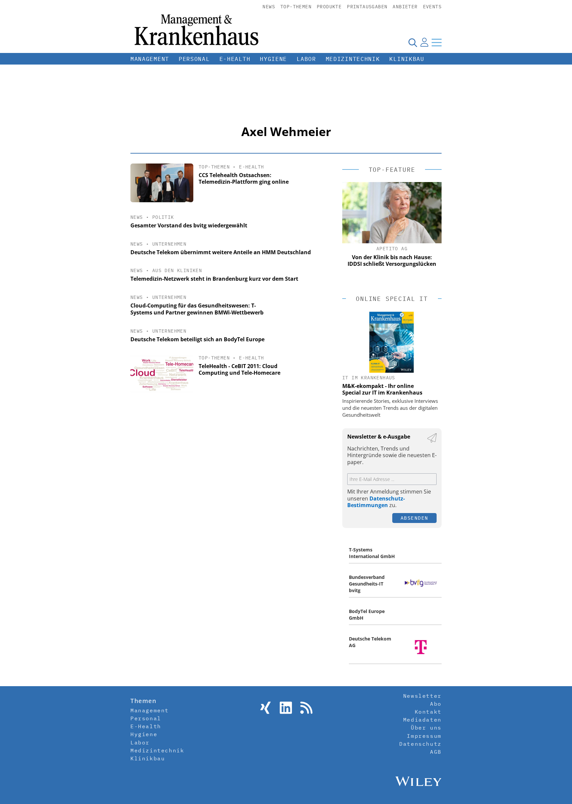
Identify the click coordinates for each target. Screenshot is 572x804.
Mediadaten (422, 719)
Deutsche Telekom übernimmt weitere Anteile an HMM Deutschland (220, 252)
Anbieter (405, 7)
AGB (436, 751)
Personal (194, 59)
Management (149, 59)
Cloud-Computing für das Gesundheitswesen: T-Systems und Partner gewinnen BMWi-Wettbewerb (196, 309)
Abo (436, 703)
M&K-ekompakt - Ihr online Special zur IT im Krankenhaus (382, 389)
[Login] (424, 42)
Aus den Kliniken (177, 270)
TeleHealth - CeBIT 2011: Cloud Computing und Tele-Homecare (239, 369)
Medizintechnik (353, 59)
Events (432, 7)
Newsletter (422, 695)
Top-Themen (295, 7)
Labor (306, 59)
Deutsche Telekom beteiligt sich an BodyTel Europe (197, 339)
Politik (163, 217)
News (268, 7)
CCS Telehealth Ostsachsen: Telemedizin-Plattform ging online (244, 178)
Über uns (426, 727)
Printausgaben (367, 7)
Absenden (414, 518)
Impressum (424, 736)
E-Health (235, 59)
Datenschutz (420, 743)
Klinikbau (406, 59)
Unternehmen (169, 244)
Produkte (329, 7)
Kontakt (428, 711)
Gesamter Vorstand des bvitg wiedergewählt (188, 225)
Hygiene (273, 59)
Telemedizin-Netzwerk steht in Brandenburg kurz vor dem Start (214, 278)
